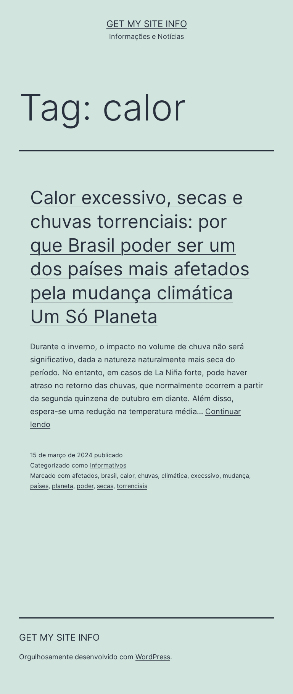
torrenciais (132, 486)
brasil (109, 475)
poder (85, 486)
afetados (85, 475)
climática (174, 475)
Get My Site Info (146, 23)
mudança (236, 475)
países (39, 486)
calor (127, 475)
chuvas (148, 475)
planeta (62, 486)
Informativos (108, 465)
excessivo (205, 475)
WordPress (152, 657)
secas (105, 486)
